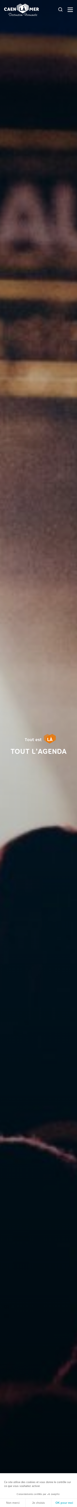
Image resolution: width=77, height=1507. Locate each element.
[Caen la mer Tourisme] (30, 10)
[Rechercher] (60, 9)
